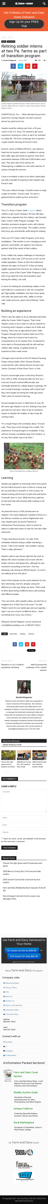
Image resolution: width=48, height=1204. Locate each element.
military (22, 634)
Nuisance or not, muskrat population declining (12, 666)
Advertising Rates (12, 983)
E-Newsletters (10, 1055)
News (3, 41)
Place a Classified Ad (13, 1005)
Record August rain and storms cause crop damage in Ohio (21, 897)
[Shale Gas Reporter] (24, 1168)
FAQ (7, 992)
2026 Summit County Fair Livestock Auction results (39, 764)
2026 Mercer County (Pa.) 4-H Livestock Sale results (24, 764)
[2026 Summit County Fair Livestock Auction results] (39, 755)
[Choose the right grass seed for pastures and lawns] (8, 755)
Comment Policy (11, 1014)
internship (13, 634)
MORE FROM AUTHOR (12, 745)
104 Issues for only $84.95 (24, 956)
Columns (5, 759)
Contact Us (9, 1001)
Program (32, 210)
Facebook (8, 1042)
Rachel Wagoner (9, 60)
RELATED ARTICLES (11, 741)
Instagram (9, 1051)
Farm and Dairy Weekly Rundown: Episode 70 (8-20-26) (24, 889)
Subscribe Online (12, 1010)
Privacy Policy (11, 988)
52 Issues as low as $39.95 (21, 950)
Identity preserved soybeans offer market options (36, 667)
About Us (8, 996)
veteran (31, 634)
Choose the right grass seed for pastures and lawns (8, 764)
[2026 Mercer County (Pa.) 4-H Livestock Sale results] (24, 755)
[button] (44, 3)
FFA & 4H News (23, 759)
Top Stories (11, 41)
